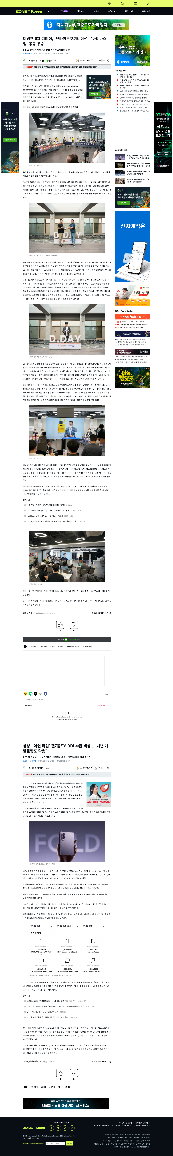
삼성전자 (35, 1087)
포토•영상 (146, 11)
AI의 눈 (96, 11)
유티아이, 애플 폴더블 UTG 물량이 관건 (42, 1011)
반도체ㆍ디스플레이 (29, 761)
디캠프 (44, 646)
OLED (44, 1087)
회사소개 (121, 1123)
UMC (68, 1087)
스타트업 (35, 646)
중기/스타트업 (27, 53)
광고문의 (129, 1123)
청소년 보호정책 (127, 1125)
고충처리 (137, 1125)
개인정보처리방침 (107, 1125)
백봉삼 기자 (33, 61)
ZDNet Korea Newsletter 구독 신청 (33, 1143)
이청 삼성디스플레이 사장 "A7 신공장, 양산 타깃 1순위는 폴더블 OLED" (55, 1006)
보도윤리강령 (146, 1125)
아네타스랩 (88, 646)
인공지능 (80, 11)
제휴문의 (147, 1123)
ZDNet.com (35, 1138)
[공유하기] (95, 61)
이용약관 (117, 1125)
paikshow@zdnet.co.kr (46, 613)
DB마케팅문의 (138, 1123)
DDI (60, 1087)
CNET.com (26, 1138)
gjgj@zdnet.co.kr (50, 1061)
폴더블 (53, 1087)
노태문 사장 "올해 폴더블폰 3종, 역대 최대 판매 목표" (48, 1017)
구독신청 (69, 1143)
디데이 (53, 646)
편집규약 (97, 1125)
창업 (61, 646)
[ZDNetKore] (32, 6)
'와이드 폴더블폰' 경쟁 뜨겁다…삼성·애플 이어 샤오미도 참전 (51, 1001)
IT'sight (112, 11)
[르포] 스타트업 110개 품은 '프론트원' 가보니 (45, 515)
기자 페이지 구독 (53, 61)
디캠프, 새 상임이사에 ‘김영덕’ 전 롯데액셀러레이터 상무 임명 (51, 521)
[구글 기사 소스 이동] (84, 61)
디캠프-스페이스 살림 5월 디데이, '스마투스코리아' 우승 (49, 510)
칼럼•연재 (129, 11)
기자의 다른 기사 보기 (100, 613)
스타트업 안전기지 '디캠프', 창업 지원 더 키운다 (46, 505)
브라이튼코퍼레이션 (73, 646)
